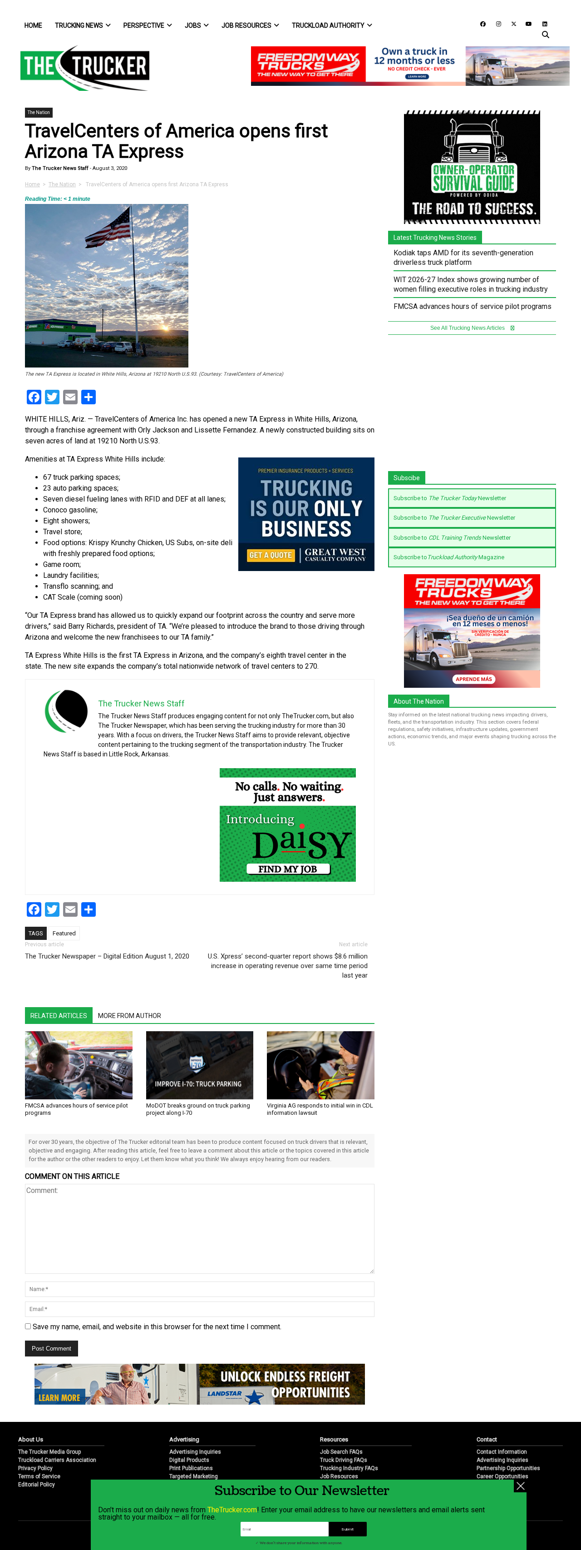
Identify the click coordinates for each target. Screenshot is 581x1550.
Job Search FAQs (341, 1452)
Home (33, 25)
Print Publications (191, 1468)
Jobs (193, 25)
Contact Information (502, 1452)
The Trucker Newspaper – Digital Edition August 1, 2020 (107, 956)
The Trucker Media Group (49, 1452)
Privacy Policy (35, 1468)
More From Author (129, 1015)
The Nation (39, 112)
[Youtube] (526, 23)
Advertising (184, 1439)
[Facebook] (479, 23)
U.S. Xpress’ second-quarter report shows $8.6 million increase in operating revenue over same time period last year (288, 965)
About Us (30, 1439)
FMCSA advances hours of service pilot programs (472, 306)
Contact (487, 1439)
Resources (334, 1439)
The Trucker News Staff (59, 168)
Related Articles (58, 1015)
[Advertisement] (472, 407)
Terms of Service (39, 1476)
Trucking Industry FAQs (349, 1468)
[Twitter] (510, 23)
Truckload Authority (328, 25)
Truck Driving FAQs (343, 1460)
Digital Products (189, 1460)
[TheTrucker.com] (80, 68)
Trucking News (79, 25)
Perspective (143, 25)
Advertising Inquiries (195, 1452)
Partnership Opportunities (508, 1468)
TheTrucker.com (232, 1509)
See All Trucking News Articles (468, 328)
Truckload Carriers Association (57, 1460)
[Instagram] (495, 23)
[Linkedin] (540, 23)
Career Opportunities (502, 1476)
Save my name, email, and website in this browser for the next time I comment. (157, 1326)
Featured (64, 933)
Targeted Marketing (193, 1476)
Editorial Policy (36, 1484)
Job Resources (246, 25)
